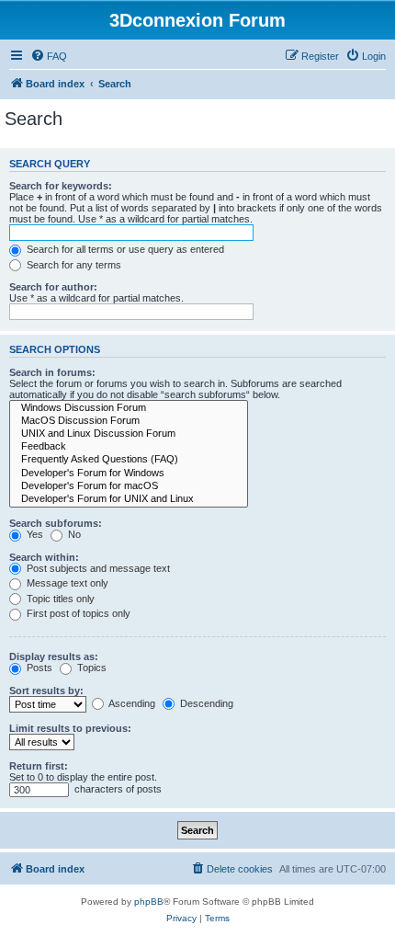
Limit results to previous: (70, 728)
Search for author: (53, 286)
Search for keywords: (60, 185)
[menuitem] (48, 56)
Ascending (131, 703)
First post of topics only (77, 613)
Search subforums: (55, 523)
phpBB (149, 901)
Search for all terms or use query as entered (124, 249)
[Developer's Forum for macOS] (128, 486)
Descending (205, 703)
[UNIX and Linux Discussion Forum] (128, 434)
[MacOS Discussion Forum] (128, 421)
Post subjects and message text (97, 568)
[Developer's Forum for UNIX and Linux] (128, 499)
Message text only (66, 582)
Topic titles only (59, 598)
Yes (33, 534)
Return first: (38, 765)
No (73, 534)
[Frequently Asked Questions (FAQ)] (128, 459)
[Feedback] (128, 446)
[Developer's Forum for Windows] (128, 473)
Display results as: (53, 656)
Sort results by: (46, 690)
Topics (90, 667)
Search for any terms (72, 264)
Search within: (44, 557)
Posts (38, 667)
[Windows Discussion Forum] (128, 408)
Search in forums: (52, 372)
